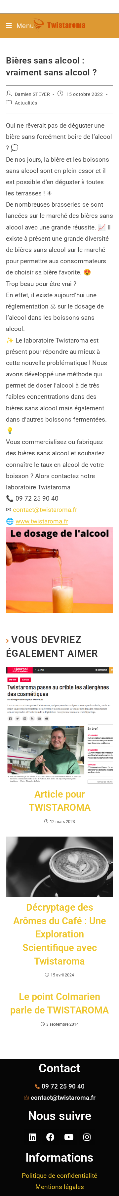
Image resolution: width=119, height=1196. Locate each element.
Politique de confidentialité (59, 1175)
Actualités (26, 102)
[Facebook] (50, 1137)
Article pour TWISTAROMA (60, 801)
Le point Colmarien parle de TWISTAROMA (59, 1003)
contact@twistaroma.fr (45, 510)
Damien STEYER (32, 94)
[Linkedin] (32, 1137)
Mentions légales (59, 1187)
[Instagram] (87, 1137)
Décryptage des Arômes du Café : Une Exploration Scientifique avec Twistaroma (59, 934)
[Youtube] (68, 1137)
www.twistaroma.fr (42, 521)
